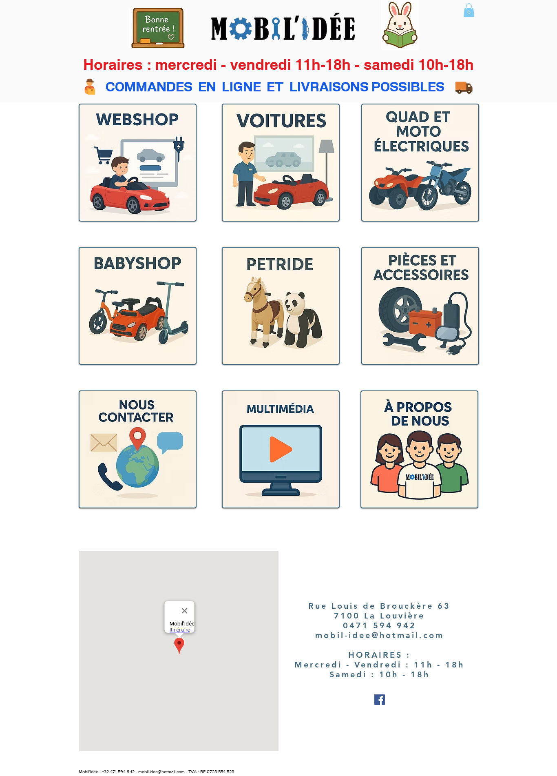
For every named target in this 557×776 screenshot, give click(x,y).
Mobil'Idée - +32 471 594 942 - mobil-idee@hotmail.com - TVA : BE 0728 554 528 (156, 771)
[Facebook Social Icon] (379, 699)
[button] (469, 10)
